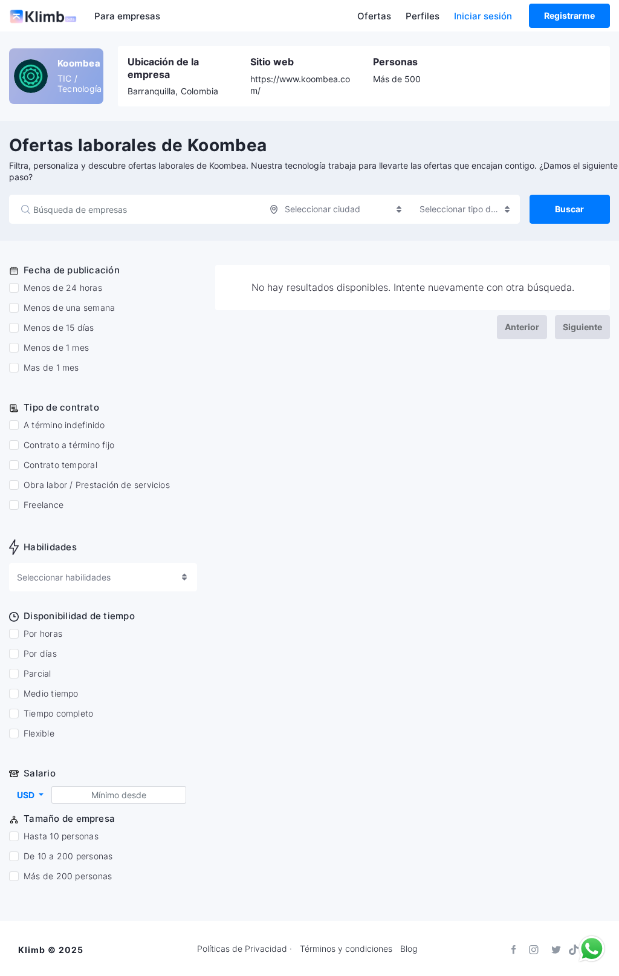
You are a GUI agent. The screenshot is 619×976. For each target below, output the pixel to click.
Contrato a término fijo (69, 445)
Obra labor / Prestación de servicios (97, 485)
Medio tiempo (51, 693)
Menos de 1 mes (56, 348)
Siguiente (582, 327)
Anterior (522, 327)
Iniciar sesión (483, 16)
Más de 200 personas (68, 876)
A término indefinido (64, 425)
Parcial (37, 673)
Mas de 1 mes (51, 368)
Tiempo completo (58, 713)
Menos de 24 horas (63, 288)
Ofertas (374, 16)
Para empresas (127, 16)
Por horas (43, 634)
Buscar (569, 209)
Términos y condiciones (346, 949)
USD (26, 795)
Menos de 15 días (59, 328)
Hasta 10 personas (61, 836)
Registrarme (569, 15)
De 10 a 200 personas (68, 856)
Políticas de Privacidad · (244, 949)
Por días (40, 654)
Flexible (39, 733)
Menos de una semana (69, 308)
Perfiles (422, 16)
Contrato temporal (60, 465)
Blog (408, 949)
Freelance (43, 505)
